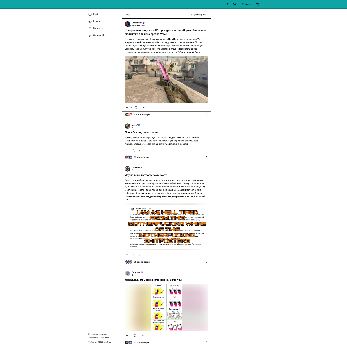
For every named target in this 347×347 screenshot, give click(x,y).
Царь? (135, 125)
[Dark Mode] (234, 4)
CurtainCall (137, 23)
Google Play (93, 337)
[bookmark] (134, 150)
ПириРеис (137, 167)
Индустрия (136, 25)
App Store (105, 337)
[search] (227, 4)
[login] (257, 4)
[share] (144, 107)
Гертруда (136, 272)
